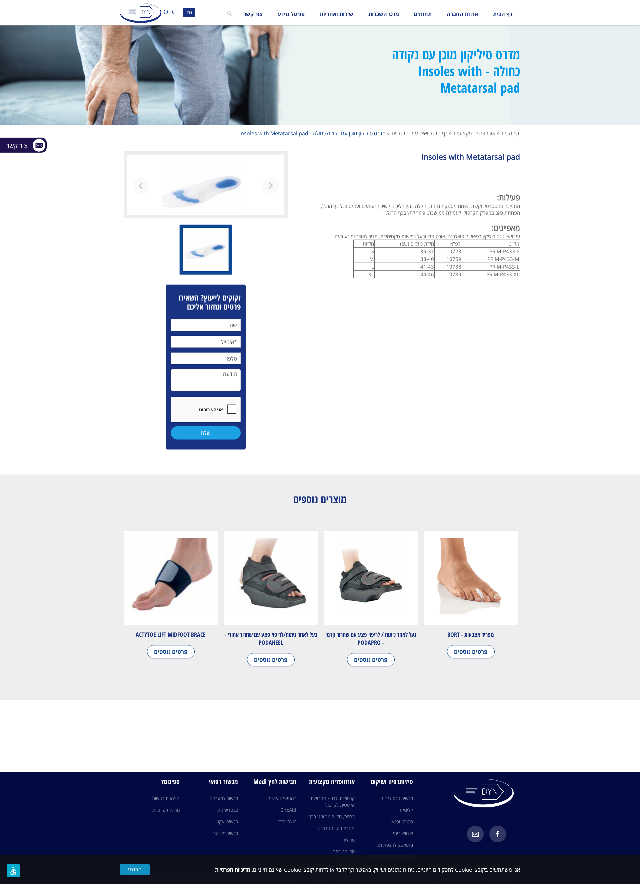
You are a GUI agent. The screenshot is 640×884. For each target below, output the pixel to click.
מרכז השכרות (383, 14)
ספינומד (170, 781)
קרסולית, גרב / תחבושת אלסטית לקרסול (333, 801)
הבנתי (135, 869)
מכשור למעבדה (224, 798)
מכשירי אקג (227, 821)
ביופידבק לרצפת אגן (394, 845)
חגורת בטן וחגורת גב (335, 828)
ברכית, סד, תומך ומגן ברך (332, 816)
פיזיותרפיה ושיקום (392, 781)
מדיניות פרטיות (166, 810)
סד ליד (349, 840)
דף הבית (503, 14)
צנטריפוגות (227, 810)
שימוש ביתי (403, 833)
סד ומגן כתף (344, 851)
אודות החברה (462, 14)
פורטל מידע (291, 14)
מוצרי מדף (287, 821)
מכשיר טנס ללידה (396, 798)
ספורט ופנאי (402, 821)
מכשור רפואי (223, 781)
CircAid (288, 810)
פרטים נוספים (471, 651)
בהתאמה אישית (281, 798)
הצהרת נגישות (166, 798)
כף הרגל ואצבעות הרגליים (419, 133)
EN (189, 13)
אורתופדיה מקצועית (474, 133)
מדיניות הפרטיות (232, 869)
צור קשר (253, 14)
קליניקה (405, 810)
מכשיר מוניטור (225, 833)
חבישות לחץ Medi (274, 781)
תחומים (423, 14)
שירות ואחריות (336, 14)
